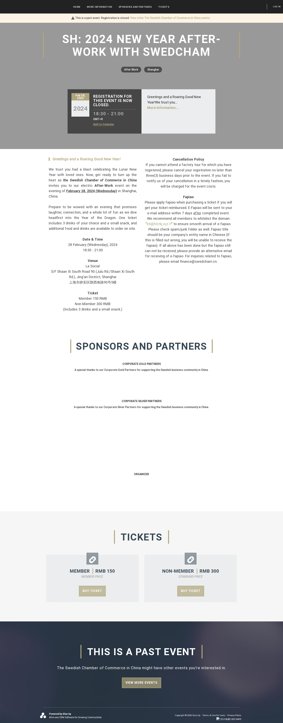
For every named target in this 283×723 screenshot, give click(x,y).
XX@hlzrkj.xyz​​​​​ (157, 224)
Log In (276, 6)
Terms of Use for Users (213, 715)
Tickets (163, 7)
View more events (141, 682)
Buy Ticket (92, 591)
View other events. (170, 17)
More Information (99, 7)
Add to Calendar (103, 124)
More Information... (162, 108)
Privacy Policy (234, 715)
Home (76, 7)
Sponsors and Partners (135, 7)
